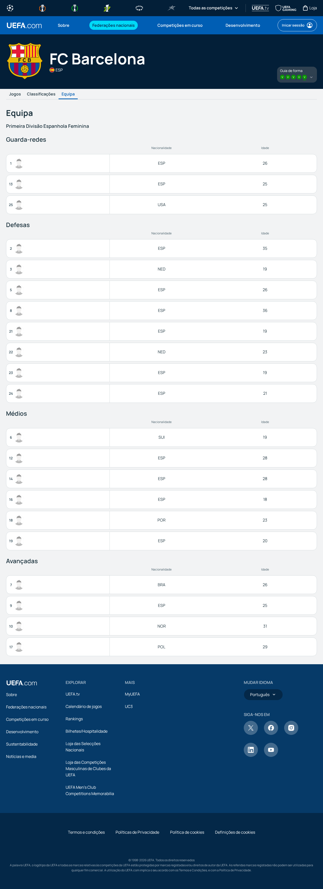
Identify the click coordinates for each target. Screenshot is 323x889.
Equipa (68, 94)
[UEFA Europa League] (42, 7)
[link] (64, 25)
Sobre (11, 694)
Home (24, 25)
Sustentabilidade (22, 744)
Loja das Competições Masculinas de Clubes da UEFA (88, 768)
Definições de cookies (235, 832)
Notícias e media (21, 756)
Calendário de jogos (84, 706)
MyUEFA (132, 694)
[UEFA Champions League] (10, 7)
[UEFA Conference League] (75, 7)
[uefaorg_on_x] (251, 733)
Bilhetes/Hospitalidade (86, 731)
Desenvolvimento (22, 731)
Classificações (41, 94)
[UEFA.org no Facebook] (271, 733)
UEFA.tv (73, 694)
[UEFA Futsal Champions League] (172, 7)
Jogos (15, 94)
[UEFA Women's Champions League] (139, 7)
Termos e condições (86, 832)
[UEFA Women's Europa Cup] (107, 7)
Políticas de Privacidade (137, 832)
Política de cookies (187, 832)
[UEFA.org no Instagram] (291, 733)
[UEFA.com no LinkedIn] (251, 755)
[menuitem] (69, 25)
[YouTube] (271, 755)
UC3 (129, 706)
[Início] (21, 682)
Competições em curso (27, 719)
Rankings (74, 719)
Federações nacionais (26, 707)
